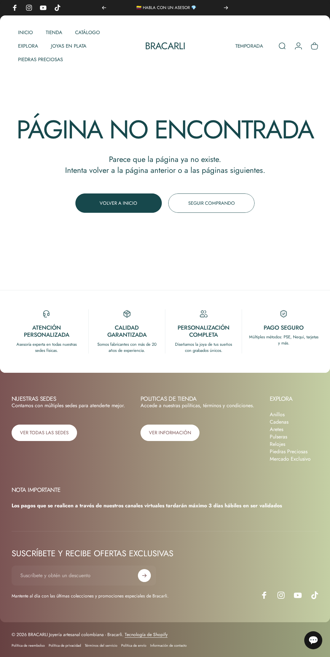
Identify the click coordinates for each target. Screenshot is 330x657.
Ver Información (170, 432)
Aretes (276, 429)
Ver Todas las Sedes (44, 432)
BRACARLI (165, 46)
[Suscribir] (144, 575)
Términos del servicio (101, 645)
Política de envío (133, 645)
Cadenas (279, 422)
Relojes (277, 444)
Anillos (277, 414)
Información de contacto (168, 645)
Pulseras (278, 436)
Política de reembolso (28, 645)
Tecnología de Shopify (146, 634)
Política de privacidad (65, 645)
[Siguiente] (226, 7)
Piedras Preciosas (288, 451)
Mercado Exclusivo (290, 459)
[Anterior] (104, 7)
